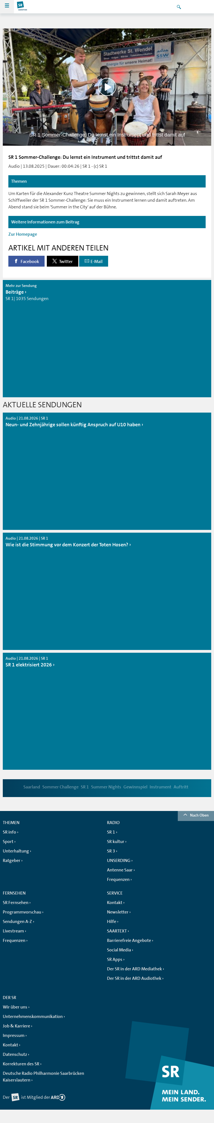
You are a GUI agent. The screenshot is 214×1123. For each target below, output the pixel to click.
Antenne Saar (120, 870)
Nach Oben (199, 815)
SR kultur (115, 841)
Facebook (29, 261)
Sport (8, 841)
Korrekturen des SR (21, 1064)
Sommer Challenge (60, 787)
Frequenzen (118, 879)
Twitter (65, 261)
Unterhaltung (16, 851)
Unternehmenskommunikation (33, 1016)
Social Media (119, 950)
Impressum (14, 1035)
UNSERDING (118, 860)
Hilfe (111, 921)
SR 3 (111, 851)
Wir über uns (15, 1007)
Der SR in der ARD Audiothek (134, 978)
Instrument (160, 787)
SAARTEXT (117, 931)
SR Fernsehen (15, 902)
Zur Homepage (22, 234)
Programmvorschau (22, 912)
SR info (9, 832)
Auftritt (181, 787)
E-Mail (97, 261)
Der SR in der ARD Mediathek (134, 969)
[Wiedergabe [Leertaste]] (107, 87)
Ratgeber (11, 860)
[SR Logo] (22, 6)
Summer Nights (106, 787)
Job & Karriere (16, 1026)
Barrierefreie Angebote (129, 940)
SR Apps (114, 959)
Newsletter (117, 912)
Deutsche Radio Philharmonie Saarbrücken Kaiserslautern (43, 1077)
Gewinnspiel (135, 787)
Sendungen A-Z (17, 921)
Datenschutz (15, 1054)
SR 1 (85, 787)
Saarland (31, 787)
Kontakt (114, 902)
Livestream (13, 931)
